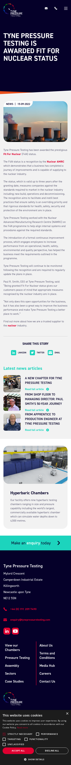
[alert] (35, 737)
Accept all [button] (18, 750)
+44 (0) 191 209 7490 (23, 609)
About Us (46, 645)
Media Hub (47, 665)
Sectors (10, 673)
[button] (35, 759)
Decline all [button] (52, 750)
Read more (22, 727)
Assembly (12, 665)
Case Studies (14, 681)
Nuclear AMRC (55, 161)
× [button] (67, 713)
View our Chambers (12, 647)
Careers (45, 673)
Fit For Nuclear (12, 154)
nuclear (12, 325)
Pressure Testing (17, 657)
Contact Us (47, 681)
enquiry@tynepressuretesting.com (30, 619)
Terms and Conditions (47, 655)
